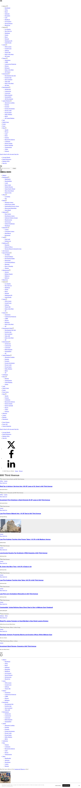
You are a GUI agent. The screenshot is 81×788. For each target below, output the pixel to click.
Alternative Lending (9, 102)
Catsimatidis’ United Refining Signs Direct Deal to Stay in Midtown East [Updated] (26, 607)
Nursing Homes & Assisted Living (13, 248)
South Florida (8, 42)
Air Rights (7, 254)
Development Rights (10, 258)
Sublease (7, 50)
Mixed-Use (7, 25)
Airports (7, 272)
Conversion (7, 93)
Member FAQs (5, 161)
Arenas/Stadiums (9, 256)
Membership (8, 758)
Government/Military (10, 262)
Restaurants (7, 235)
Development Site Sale (10, 75)
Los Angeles (8, 29)
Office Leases (8, 46)
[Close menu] (1, 170)
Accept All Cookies (66, 785)
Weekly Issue (5, 122)
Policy (6, 135)
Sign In (1, 154)
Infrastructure (5, 270)
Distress (7, 66)
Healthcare (7, 19)
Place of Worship (9, 266)
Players (6, 131)
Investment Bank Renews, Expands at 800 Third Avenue (18, 646)
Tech (3, 120)
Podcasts (7, 151)
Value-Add (7, 81)
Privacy (21, 471)
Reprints (4, 417)
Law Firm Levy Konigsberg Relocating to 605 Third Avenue (19, 594)
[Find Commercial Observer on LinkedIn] (11, 468)
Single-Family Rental (10, 188)
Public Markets (8, 114)
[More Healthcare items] (8, 243)
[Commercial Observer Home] (5, 3)
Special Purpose (8, 23)
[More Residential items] (8, 177)
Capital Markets (6, 100)
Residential (7, 8)
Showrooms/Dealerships (10, 208)
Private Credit (8, 110)
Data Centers (8, 214)
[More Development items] (9, 87)
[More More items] (5, 128)
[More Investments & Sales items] (13, 328)
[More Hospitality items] (8, 227)
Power (3, 126)
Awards (6, 130)
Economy (7, 106)
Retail (6, 11)
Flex (6, 198)
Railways (7, 278)
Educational (7, 260)
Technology (5, 374)
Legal (6, 133)
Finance (4, 58)
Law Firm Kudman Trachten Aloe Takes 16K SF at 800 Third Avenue (21, 580)
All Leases (7, 56)
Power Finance (5, 422)
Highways (7, 276)
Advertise (4, 413)
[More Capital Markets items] (11, 101)
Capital (4, 723)
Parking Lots (8, 241)
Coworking (7, 196)
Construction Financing (10, 64)
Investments (5, 73)
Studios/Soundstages (10, 223)
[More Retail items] (6, 200)
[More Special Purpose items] (11, 252)
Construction (8, 91)
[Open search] (1, 166)
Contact (4, 415)
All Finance (7, 71)
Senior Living (8, 192)
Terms (16, 471)
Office (6, 10)
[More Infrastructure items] (9, 270)
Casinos (7, 229)
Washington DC (8, 40)
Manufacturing (8, 219)
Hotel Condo (8, 185)
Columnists (7, 141)
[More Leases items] (6, 44)
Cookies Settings (58, 785)
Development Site (9, 704)
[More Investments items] (9, 73)
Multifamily (8, 179)
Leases (4, 44)
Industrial (7, 13)
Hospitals (7, 245)
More (3, 128)
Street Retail (8, 210)
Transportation (8, 147)
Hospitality (7, 15)
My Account (11, 154)
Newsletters (5, 419)
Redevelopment (8, 95)
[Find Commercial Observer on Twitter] (11, 449)
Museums (7, 264)
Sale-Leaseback (8, 79)
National (7, 39)
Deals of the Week (9, 54)
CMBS (6, 62)
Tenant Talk (7, 52)
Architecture (8, 89)
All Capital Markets (9, 118)
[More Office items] (6, 194)
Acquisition (7, 60)
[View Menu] (1, 1)
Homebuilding (8, 181)
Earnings (7, 104)
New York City (8, 31)
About (3, 756)
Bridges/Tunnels (9, 274)
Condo (6, 183)
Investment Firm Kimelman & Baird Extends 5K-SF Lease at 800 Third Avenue (25, 500)
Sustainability (8, 97)
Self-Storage (8, 221)
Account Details (6, 157)
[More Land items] (5, 237)
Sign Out (16, 154)
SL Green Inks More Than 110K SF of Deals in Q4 (16, 566)
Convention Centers (9, 231)
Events (4, 124)
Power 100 (4, 424)
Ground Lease (8, 48)
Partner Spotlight (9, 145)
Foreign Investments (10, 108)
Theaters (7, 268)
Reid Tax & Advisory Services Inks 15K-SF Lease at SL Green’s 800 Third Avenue (26, 486)
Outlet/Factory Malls (10, 204)
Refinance (7, 68)
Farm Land (7, 239)
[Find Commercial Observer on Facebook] (11, 458)
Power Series (5, 392)
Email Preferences (6, 159)
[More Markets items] (7, 27)
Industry (4, 175)
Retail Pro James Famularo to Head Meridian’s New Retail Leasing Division (24, 621)
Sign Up (6, 154)
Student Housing (9, 187)
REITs (6, 116)
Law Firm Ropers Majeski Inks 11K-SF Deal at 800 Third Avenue (20, 513)
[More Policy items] (6, 376)
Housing (7, 378)
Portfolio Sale (8, 77)
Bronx (6, 37)
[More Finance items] (7, 58)
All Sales (7, 85)
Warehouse (7, 225)
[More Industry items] (7, 6)
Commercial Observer (19, 769)
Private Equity (8, 112)
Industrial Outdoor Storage (11, 217)
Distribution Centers (10, 216)
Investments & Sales (7, 328)
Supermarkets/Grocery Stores (12, 206)
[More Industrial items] (8, 212)
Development (5, 87)
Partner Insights (8, 143)
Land (6, 17)
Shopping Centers (9, 202)
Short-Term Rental (9, 190)
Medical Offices (9, 247)
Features (7, 137)
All (5, 310)
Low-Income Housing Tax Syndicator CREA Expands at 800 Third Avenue (23, 553)
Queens (6, 35)
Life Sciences (8, 21)
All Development (9, 99)
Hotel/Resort (8, 233)
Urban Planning (8, 382)
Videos (6, 149)
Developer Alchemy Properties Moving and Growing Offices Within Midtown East (26, 635)
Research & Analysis (10, 139)
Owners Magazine (6, 426)
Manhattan (7, 33)
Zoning (6, 384)
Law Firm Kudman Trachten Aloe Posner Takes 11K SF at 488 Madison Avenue (25, 539)
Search (14, 168)
